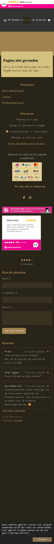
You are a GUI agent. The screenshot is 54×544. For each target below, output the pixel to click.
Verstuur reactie (14, 330)
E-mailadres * (9, 293)
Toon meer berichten (13, 410)
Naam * (6, 278)
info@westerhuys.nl (12, 102)
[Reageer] (47, 351)
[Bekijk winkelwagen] (49, 20)
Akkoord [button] (42, 539)
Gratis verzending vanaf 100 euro (27, 143)
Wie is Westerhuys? (13, 90)
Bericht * (7, 307)
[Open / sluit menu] (5, 20)
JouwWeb (18, 420)
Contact (6, 96)
